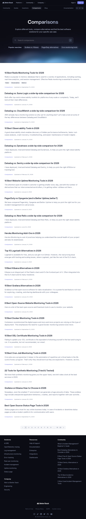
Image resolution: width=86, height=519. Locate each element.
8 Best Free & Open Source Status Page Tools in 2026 (69, 457)
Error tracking (9, 457)
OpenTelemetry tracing (12, 447)
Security (7, 489)
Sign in (73, 2)
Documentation (68, 8)
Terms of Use (29, 509)
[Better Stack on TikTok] (37, 514)
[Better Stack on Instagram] (34, 514)
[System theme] (79, 8)
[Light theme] (77, 8)
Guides (16, 8)
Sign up (80, 2)
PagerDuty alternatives (50, 47)
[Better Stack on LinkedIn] (41, 514)
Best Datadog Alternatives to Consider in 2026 (68, 451)
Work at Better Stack (11, 482)
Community (6, 8)
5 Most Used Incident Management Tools (69, 482)
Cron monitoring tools (69, 47)
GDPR (48, 509)
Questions (25, 8)
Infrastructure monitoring (12, 454)
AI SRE (6, 443)
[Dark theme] (82, 8)
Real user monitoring (11, 461)
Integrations (33, 454)
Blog (46, 8)
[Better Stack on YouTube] (51, 514)
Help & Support (34, 443)
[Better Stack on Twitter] (44, 514)
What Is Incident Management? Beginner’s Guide (68, 445)
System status (56, 509)
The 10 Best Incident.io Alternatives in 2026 (65, 476)
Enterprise (32, 450)
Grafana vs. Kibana (31, 47)
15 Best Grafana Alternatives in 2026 (68, 470)
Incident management (11, 464)
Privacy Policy (40, 509)
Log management (10, 450)
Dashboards (33, 457)
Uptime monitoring (10, 468)
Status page (8, 471)
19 (57, 427)
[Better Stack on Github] (48, 514)
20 (60, 427)
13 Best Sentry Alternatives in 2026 (68, 464)
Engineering (8, 486)
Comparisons (36, 8)
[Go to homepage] (7, 2)
